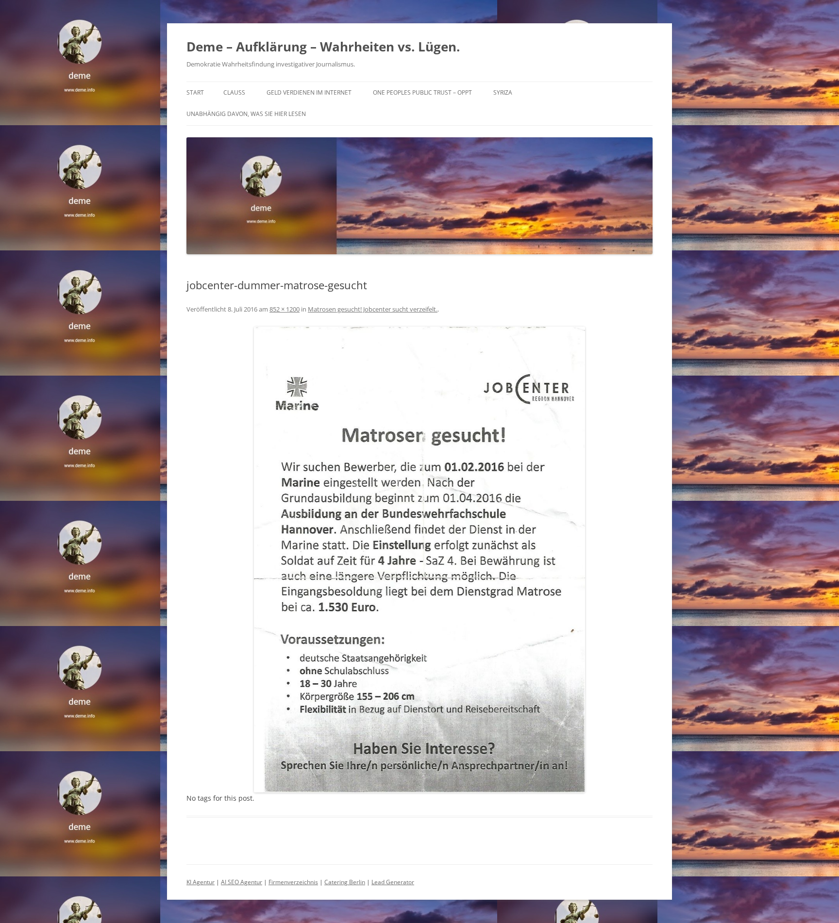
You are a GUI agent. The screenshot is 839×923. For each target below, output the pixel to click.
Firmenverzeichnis (293, 882)
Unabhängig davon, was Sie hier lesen (246, 114)
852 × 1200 (284, 309)
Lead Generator (392, 882)
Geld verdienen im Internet (309, 92)
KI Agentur (200, 882)
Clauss (234, 92)
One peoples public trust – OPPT (422, 92)
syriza (502, 92)
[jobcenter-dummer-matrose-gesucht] (419, 560)
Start (195, 92)
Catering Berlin (344, 882)
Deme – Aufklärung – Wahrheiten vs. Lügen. (323, 46)
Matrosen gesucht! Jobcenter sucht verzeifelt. (372, 309)
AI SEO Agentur (241, 882)
